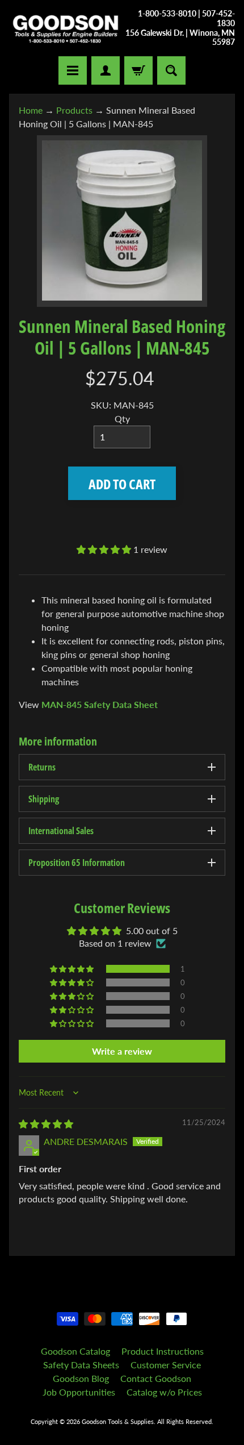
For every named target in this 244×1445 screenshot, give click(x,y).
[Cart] (138, 70)
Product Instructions (162, 1351)
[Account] (105, 70)
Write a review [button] (122, 1051)
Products (74, 110)
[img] (46, 1123)
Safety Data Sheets (81, 1364)
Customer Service (166, 1364)
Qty (122, 418)
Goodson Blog (81, 1378)
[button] (105, 549)
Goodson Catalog (75, 1351)
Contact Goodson (155, 1378)
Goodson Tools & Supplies (118, 1421)
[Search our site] (171, 70)
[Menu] (72, 70)
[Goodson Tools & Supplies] (65, 28)
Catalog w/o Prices (164, 1391)
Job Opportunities (79, 1391)
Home (31, 110)
